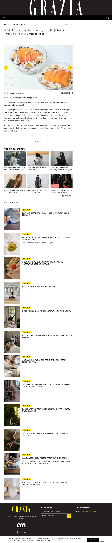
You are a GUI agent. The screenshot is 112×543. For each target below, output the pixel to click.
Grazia (6, 24)
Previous (6, 67)
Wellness (24, 24)
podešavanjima (57, 541)
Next (70, 67)
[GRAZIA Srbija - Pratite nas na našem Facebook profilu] (17, 532)
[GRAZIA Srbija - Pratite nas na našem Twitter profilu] (21, 532)
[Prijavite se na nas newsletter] (69, 516)
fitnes (38, 141)
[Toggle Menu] (4, 17)
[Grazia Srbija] (56, 7)
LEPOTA (15, 24)
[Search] (107, 18)
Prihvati (93, 540)
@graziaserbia (90, 511)
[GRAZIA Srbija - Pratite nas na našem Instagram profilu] (25, 532)
